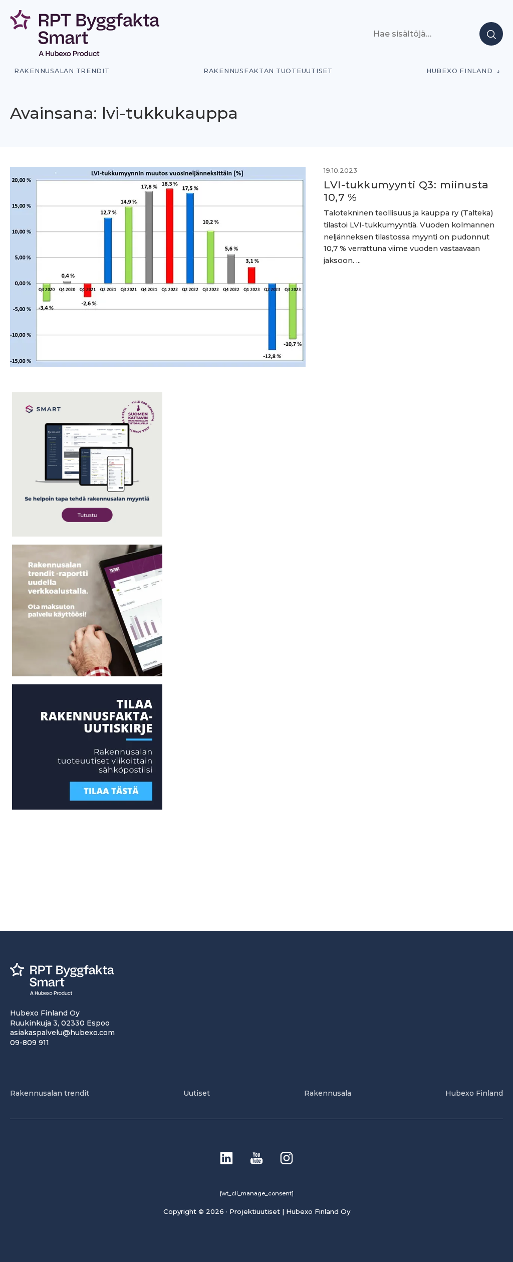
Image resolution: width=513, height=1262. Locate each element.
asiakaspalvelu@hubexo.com (62, 1032)
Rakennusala (327, 1093)
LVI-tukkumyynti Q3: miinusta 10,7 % (406, 190)
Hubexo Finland (459, 71)
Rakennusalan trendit (62, 71)
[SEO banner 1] (87, 534)
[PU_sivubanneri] (87, 673)
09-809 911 (29, 1042)
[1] (87, 807)
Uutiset (196, 1093)
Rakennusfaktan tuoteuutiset (268, 71)
